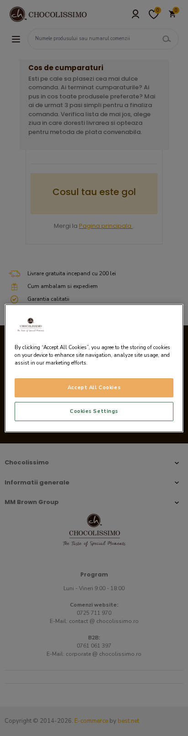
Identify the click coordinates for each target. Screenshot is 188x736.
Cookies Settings (94, 411)
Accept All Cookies (94, 387)
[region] (94, 368)
